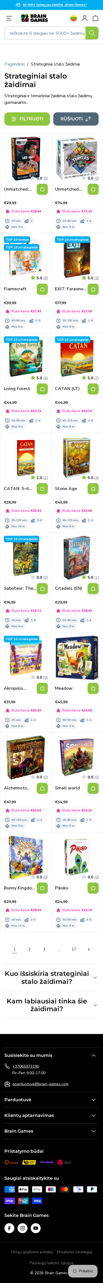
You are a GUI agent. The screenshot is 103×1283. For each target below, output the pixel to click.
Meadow (64, 688)
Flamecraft (15, 289)
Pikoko (61, 888)
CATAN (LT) (67, 388)
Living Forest (17, 388)
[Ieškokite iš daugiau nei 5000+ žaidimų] (92, 33)
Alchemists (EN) (15, 788)
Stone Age (66, 488)
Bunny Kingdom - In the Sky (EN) (20, 888)
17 (74, 949)
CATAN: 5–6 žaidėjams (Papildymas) (17, 488)
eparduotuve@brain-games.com (40, 1084)
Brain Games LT (59, 1273)
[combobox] (51, 33)
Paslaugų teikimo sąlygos (52, 1263)
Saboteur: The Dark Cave (18, 588)
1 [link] (14, 949)
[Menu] (10, 18)
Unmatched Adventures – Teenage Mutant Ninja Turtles (68, 189)
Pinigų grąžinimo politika (32, 1252)
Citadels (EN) (68, 588)
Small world (67, 788)
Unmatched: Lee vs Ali (16, 189)
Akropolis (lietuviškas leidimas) (15, 688)
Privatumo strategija (74, 1252)
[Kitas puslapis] (89, 949)
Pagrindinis (14, 64)
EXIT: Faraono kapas (69, 289)
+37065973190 (25, 1066)
